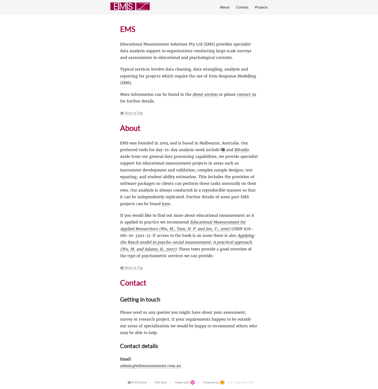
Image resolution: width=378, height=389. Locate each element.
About (225, 7)
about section (205, 94)
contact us (246, 94)
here (166, 203)
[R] (223, 149)
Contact (242, 7)
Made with (182, 382)
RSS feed (161, 382)
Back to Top (133, 113)
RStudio (241, 149)
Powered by (211, 382)
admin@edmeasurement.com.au (150, 365)
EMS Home (139, 382)
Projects (261, 7)
